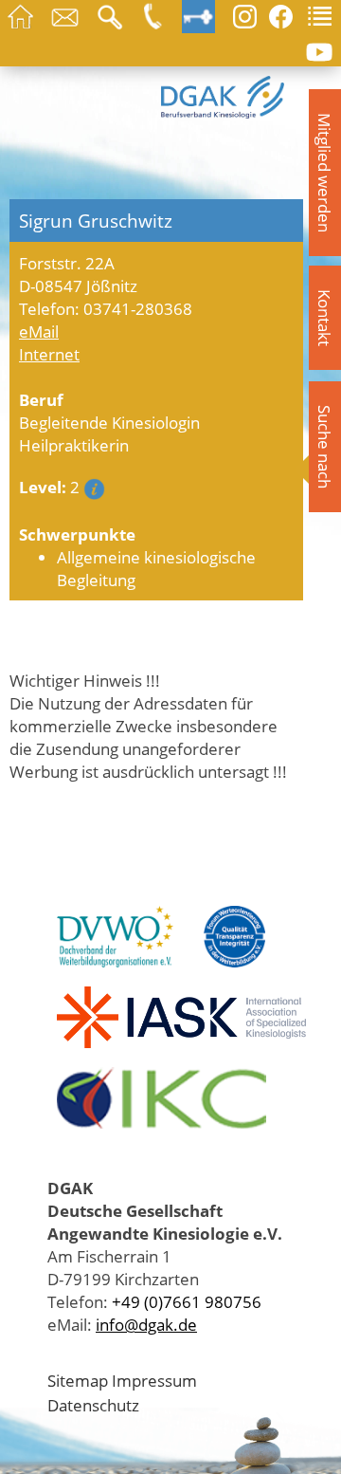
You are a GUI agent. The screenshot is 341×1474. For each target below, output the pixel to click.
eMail (39, 331)
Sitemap (77, 1380)
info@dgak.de (146, 1324)
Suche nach (325, 446)
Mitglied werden (325, 172)
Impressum (154, 1380)
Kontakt (325, 317)
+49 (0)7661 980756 (186, 1301)
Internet (49, 353)
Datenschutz (93, 1404)
